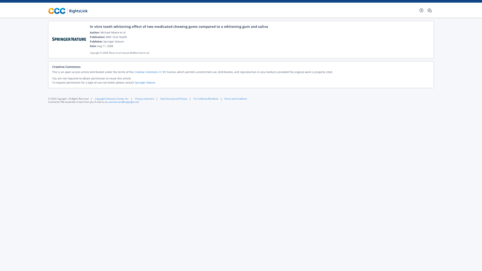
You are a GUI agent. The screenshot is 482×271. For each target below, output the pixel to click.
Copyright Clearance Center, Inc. (112, 98)
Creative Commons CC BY (150, 72)
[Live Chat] (429, 10)
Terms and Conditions (235, 98)
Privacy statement (144, 98)
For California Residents (206, 98)
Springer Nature (145, 82)
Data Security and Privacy (173, 98)
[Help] (421, 10)
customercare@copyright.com (123, 102)
